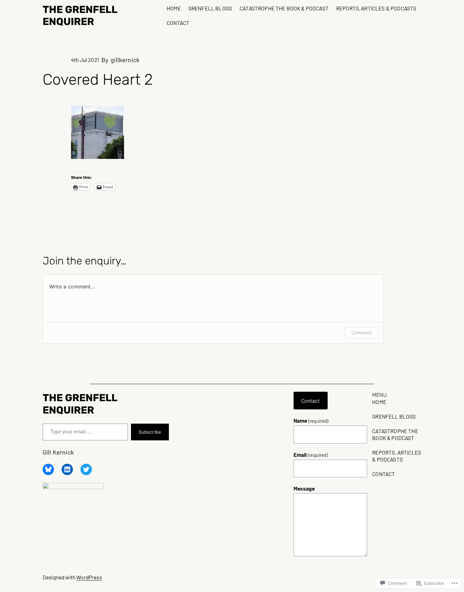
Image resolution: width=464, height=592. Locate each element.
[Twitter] (86, 469)
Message (304, 488)
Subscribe (150, 432)
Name (311, 420)
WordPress (89, 577)
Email (311, 454)
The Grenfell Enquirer (80, 15)
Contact (310, 400)
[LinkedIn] (67, 469)
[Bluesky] (48, 469)
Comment (361, 332)
